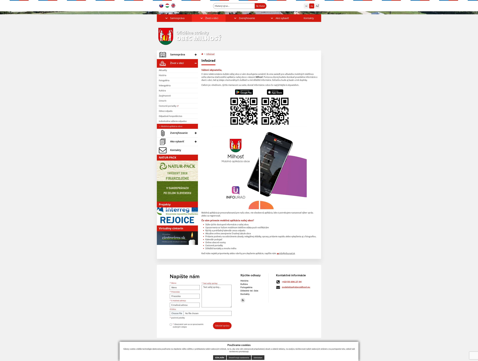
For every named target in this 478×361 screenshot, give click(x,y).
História (162, 75)
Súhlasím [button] (219, 358)
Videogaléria (165, 85)
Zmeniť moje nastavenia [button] (239, 358)
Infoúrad (210, 54)
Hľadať (261, 6)
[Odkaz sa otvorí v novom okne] (242, 300)
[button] (174, 18)
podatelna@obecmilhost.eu (296, 287)
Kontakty (309, 18)
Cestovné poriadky (168, 106)
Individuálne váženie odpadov (173, 121)
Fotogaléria (164, 80)
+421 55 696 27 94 (291, 282)
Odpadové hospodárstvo (170, 116)
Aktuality (163, 70)
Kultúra (162, 90)
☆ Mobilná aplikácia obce (170, 126)
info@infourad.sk (287, 253)
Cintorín (162, 100)
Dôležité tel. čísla (249, 291)
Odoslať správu (222, 325)
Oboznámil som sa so (188, 325)
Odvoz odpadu (166, 111)
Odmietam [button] (258, 358)
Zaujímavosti (165, 95)
